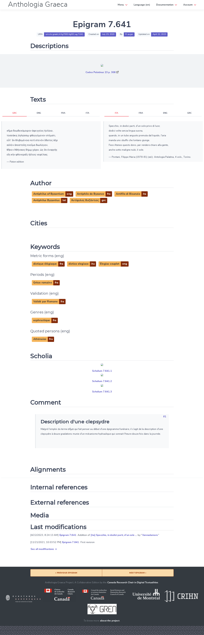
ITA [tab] (87, 113)
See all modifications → (44, 549)
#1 (164, 416)
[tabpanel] (51, 145)
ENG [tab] (39, 113)
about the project (109, 620)
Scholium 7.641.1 (102, 371)
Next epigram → (137, 573)
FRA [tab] (63, 113)
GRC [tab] (14, 113)
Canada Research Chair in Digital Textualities (132, 582)
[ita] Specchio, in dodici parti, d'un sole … (114, 535)
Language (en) (142, 5)
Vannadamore (150, 535)
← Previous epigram (66, 573)
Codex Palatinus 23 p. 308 (101, 72)
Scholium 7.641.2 (102, 381)
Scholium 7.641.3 (102, 391)
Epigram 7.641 (67, 535)
